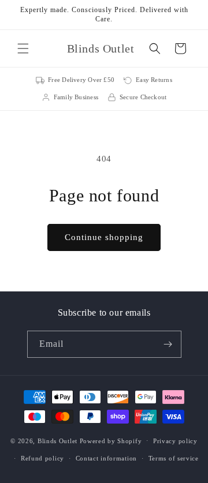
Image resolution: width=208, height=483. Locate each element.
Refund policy (42, 458)
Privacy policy (175, 440)
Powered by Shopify (111, 440)
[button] (23, 48)
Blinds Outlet (57, 440)
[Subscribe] (168, 344)
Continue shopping (104, 237)
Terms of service (173, 458)
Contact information (106, 458)
